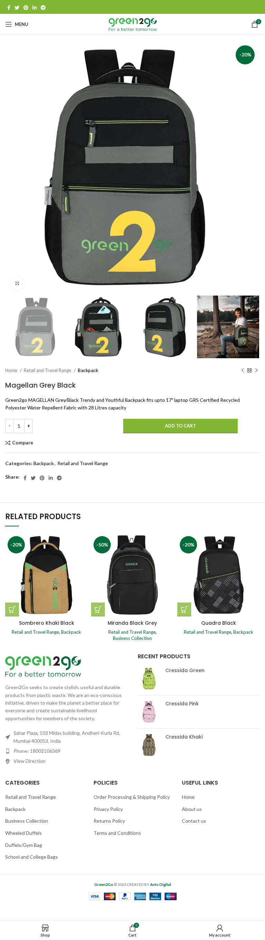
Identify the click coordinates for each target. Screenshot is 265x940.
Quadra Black (218, 623)
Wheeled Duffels (23, 833)
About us (192, 809)
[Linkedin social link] (34, 7)
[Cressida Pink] (149, 712)
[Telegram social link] (43, 7)
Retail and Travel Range (48, 370)
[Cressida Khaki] (149, 745)
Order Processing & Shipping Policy (132, 797)
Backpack (88, 370)
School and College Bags (31, 857)
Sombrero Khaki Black (46, 623)
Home (11, 370)
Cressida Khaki (184, 737)
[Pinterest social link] (25, 7)
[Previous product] (242, 370)
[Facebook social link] (8, 7)
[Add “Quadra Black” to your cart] (184, 609)
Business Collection (132, 638)
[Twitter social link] (16, 7)
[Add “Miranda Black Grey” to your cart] (98, 609)
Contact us (194, 821)
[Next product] (256, 370)
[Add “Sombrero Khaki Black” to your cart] (12, 609)
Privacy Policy (108, 809)
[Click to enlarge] (17, 283)
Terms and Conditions (117, 833)
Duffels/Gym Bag (23, 845)
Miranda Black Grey (132, 623)
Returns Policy (109, 821)
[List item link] (66, 751)
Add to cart (180, 425)
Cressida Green (185, 670)
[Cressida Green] (149, 678)
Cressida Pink (182, 704)
